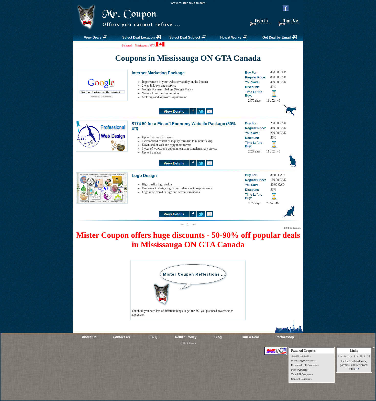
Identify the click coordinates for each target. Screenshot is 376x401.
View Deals (92, 37)
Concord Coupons (300, 379)
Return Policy (185, 337)
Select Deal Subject (184, 37)
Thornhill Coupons (301, 374)
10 (368, 356)
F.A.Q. (153, 337)
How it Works (230, 37)
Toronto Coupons (300, 356)
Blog (218, 337)
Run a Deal (250, 337)
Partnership (284, 337)
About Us (89, 337)
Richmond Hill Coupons (304, 365)
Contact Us (121, 337)
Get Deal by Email (276, 37)
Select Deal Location (138, 37)
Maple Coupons (299, 369)
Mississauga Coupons (302, 360)
